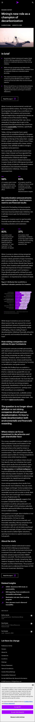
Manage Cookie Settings (17, 717)
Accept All (17, 707)
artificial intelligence (23, 469)
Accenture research (14, 499)
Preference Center (6, 646)
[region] (17, 702)
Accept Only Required (17, 712)
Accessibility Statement (8, 675)
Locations (4, 659)
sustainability (12, 127)
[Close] (33, 685)
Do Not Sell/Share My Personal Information (14, 678)
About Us (4, 652)
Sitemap (3, 662)
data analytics (8, 469)
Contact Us (4, 655)
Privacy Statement (6, 665)
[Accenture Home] (17, 2)
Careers (3, 649)
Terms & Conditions (7, 668)
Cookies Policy (28, 701)
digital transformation (16, 399)
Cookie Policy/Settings (8, 672)
